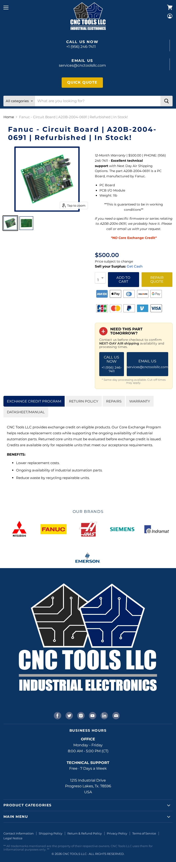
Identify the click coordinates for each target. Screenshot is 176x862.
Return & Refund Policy (84, 833)
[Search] (166, 101)
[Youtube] (92, 715)
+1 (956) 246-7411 (81, 46)
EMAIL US (147, 364)
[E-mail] (115, 715)
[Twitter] (69, 715)
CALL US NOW (112, 364)
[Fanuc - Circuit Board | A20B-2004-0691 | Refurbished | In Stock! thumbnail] (10, 223)
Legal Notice (12, 838)
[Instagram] (80, 715)
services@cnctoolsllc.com (82, 65)
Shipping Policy (50, 833)
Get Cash (134, 266)
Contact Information (18, 833)
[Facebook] (57, 715)
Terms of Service (144, 833)
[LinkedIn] (104, 715)
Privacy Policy (117, 833)
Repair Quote (157, 279)
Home (8, 117)
